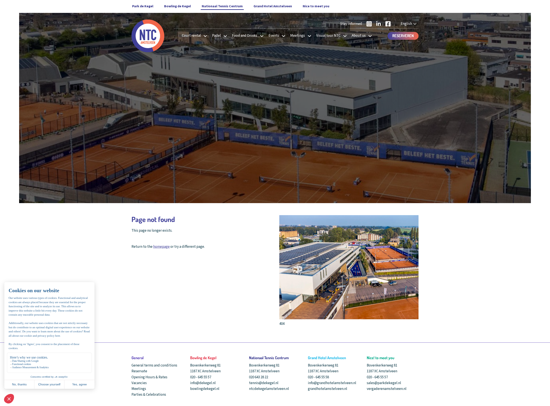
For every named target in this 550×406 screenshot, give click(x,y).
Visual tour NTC (328, 35)
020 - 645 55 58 (318, 377)
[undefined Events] (282, 36)
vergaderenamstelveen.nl (386, 388)
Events (274, 35)
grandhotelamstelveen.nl (327, 388)
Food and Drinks (244, 35)
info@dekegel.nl (203, 383)
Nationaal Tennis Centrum (222, 6)
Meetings (297, 35)
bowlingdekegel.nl (204, 388)
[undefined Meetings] (308, 36)
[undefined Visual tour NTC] (344, 36)
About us (359, 35)
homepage (161, 246)
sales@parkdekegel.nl (384, 383)
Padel (216, 35)
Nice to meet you (316, 6)
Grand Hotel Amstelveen (273, 6)
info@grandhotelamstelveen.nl (332, 383)
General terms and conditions (154, 365)
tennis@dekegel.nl (263, 383)
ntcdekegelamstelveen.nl (269, 388)
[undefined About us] (369, 36)
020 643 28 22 (258, 377)
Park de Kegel (142, 6)
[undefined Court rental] (204, 36)
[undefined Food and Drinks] (260, 36)
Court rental (191, 35)
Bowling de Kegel (177, 6)
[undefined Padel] (224, 36)
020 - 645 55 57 (200, 377)
